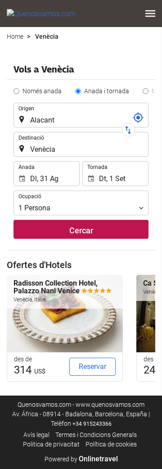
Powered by (81, 459)
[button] (150, 13)
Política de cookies (111, 444)
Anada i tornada (106, 91)
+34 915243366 (92, 424)
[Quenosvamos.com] (41, 13)
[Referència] (138, 117)
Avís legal (36, 434)
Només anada (42, 91)
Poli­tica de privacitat (51, 444)
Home (15, 36)
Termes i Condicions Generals (96, 434)
